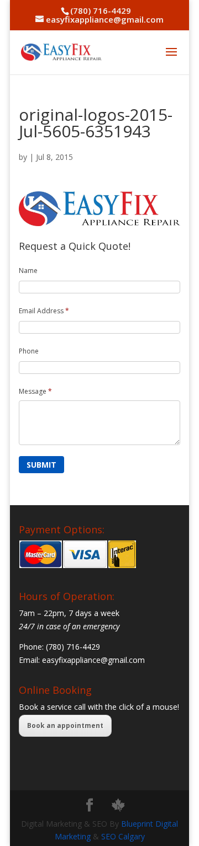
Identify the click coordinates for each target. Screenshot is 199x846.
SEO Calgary (123, 836)
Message (35, 391)
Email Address (44, 310)
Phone (29, 351)
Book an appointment (65, 725)
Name (28, 270)
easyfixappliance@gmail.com (93, 660)
